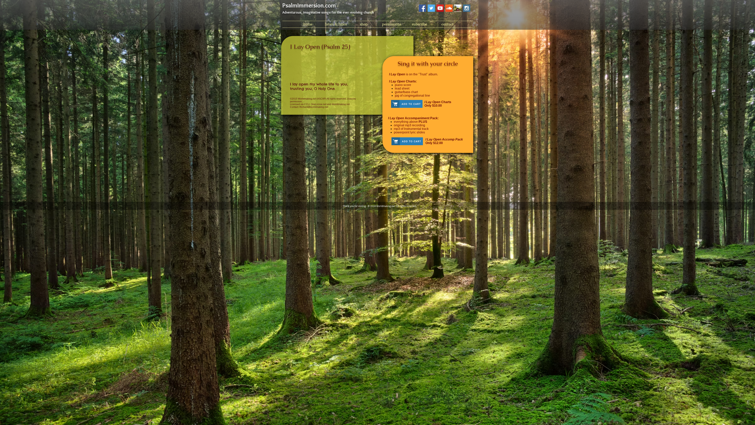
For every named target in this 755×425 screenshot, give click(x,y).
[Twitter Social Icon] (431, 8)
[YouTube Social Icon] (440, 8)
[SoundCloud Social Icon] (449, 8)
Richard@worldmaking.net (313, 107)
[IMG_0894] (457, 8)
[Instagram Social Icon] (466, 8)
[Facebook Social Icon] (422, 8)
